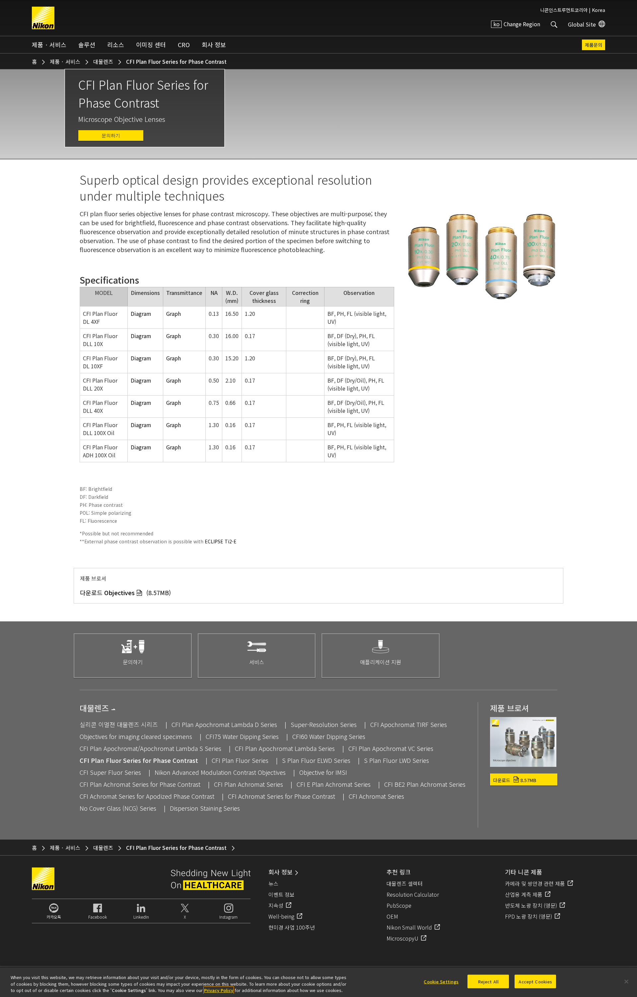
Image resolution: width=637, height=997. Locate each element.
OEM (392, 916)
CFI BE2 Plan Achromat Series (424, 784)
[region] (318, 982)
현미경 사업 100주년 (291, 927)
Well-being (281, 916)
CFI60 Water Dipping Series (328, 736)
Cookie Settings (441, 981)
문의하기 (111, 135)
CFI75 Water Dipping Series (242, 736)
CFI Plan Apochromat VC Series (390, 748)
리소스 (115, 44)
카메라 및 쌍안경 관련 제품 (535, 883)
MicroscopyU (402, 938)
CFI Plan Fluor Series (240, 760)
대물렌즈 (103, 61)
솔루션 (86, 44)
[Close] (626, 981)
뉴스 (273, 883)
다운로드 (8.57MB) (125, 592)
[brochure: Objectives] (523, 764)
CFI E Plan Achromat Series (334, 784)
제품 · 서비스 (49, 44)
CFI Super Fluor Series (110, 772)
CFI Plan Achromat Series (248, 784)
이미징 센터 (151, 44)
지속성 (275, 905)
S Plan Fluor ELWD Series (316, 760)
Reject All (488, 981)
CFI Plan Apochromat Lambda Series (285, 748)
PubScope (399, 905)
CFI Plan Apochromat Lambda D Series (224, 724)
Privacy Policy (218, 990)
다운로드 (514, 780)
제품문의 (593, 45)
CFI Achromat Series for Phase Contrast (281, 796)
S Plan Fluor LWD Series (396, 760)
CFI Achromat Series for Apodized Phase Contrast (147, 796)
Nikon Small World (409, 927)
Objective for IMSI (323, 772)
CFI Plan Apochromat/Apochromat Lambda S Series (150, 748)
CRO (184, 44)
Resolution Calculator (413, 894)
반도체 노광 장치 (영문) (531, 905)
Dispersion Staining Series (205, 808)
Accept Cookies (535, 981)
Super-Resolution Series (324, 724)
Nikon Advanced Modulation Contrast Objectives (220, 772)
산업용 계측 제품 (523, 894)
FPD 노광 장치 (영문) (528, 916)
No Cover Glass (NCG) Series (118, 808)
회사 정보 (214, 44)
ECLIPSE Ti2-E (221, 541)
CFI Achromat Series (376, 796)
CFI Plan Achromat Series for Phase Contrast (140, 784)
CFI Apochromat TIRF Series (408, 724)
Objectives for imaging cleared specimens (136, 736)
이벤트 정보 (281, 894)
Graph (173, 313)
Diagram (141, 313)
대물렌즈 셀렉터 (405, 883)
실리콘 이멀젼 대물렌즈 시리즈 (119, 724)
